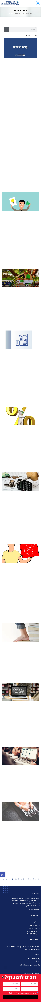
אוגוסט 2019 (28, 100)
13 (6, 879)
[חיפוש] (6, 29)
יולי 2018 (30, 110)
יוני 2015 (30, 177)
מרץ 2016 (29, 160)
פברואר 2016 (28, 163)
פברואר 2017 (28, 139)
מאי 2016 (29, 155)
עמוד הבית (29, 13)
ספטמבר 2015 (28, 170)
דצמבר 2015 (28, 165)
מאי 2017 (29, 131)
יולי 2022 (30, 76)
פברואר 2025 (28, 69)
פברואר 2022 (28, 81)
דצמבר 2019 (28, 91)
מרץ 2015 (29, 182)
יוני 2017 (30, 129)
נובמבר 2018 (28, 105)
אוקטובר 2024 (28, 74)
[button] (2, 874)
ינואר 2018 (29, 120)
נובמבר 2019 (28, 93)
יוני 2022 (30, 79)
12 (10, 879)
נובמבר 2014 (28, 189)
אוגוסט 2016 (28, 151)
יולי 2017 (30, 127)
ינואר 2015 (29, 184)
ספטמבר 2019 (28, 98)
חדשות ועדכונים (19, 13)
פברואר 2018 (28, 117)
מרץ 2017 (29, 136)
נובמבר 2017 (28, 122)
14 (3, 879)
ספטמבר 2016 (28, 148)
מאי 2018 (29, 115)
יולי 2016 (30, 153)
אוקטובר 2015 (28, 167)
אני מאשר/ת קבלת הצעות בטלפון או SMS (22, 993)
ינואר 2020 (29, 88)
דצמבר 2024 (28, 72)
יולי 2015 (30, 175)
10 (16, 879)
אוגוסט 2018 (28, 108)
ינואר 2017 (29, 141)
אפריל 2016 (29, 158)
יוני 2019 (30, 103)
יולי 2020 (30, 84)
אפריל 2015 (29, 179)
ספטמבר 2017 (28, 124)
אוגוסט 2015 (28, 172)
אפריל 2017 (29, 134)
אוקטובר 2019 (28, 96)
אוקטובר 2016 (28, 146)
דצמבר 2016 (28, 143)
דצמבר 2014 (28, 187)
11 (12, 879)
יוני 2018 (30, 112)
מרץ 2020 (29, 86)
